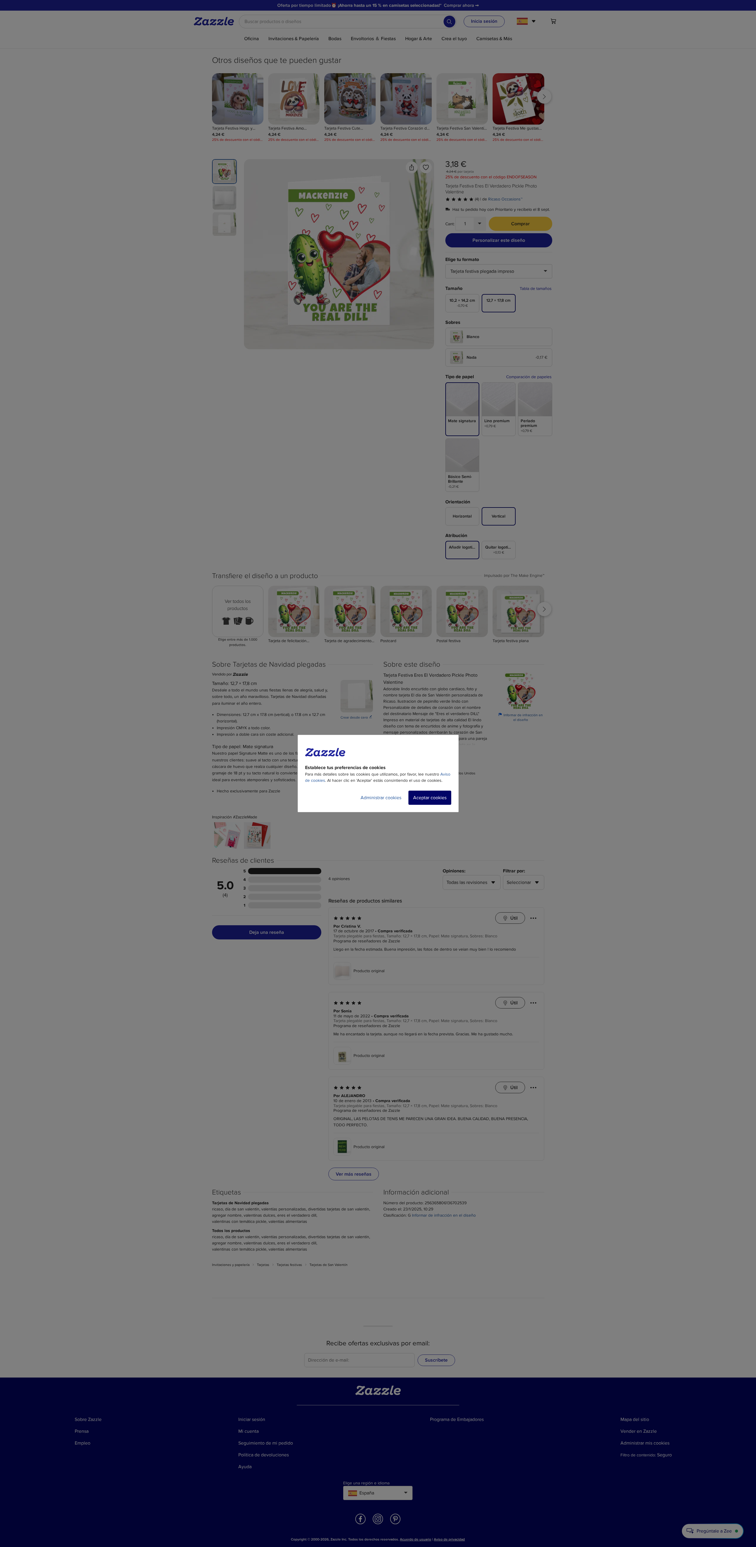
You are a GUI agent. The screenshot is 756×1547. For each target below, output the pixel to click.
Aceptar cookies (430, 798)
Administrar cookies (381, 798)
